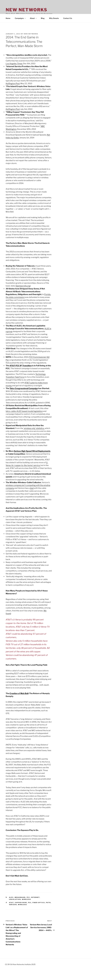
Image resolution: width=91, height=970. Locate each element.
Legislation (15, 899)
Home (8, 18)
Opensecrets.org (23, 286)
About (32, 18)
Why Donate (54, 18)
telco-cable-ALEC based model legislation (24, 411)
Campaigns (19, 18)
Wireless (26, 899)
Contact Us (67, 18)
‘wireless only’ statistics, (33, 428)
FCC (28, 897)
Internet (35, 897)
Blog (43, 18)
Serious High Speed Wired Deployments (32, 451)
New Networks (26, 9)
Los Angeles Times (14, 63)
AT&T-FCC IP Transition (21, 365)
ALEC (11, 897)
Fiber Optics (38, 902)
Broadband (20, 897)
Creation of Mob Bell (19, 693)
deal (32, 488)
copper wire (21, 902)
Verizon (13, 904)
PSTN (48, 902)
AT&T (11, 902)
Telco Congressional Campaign (24, 388)
